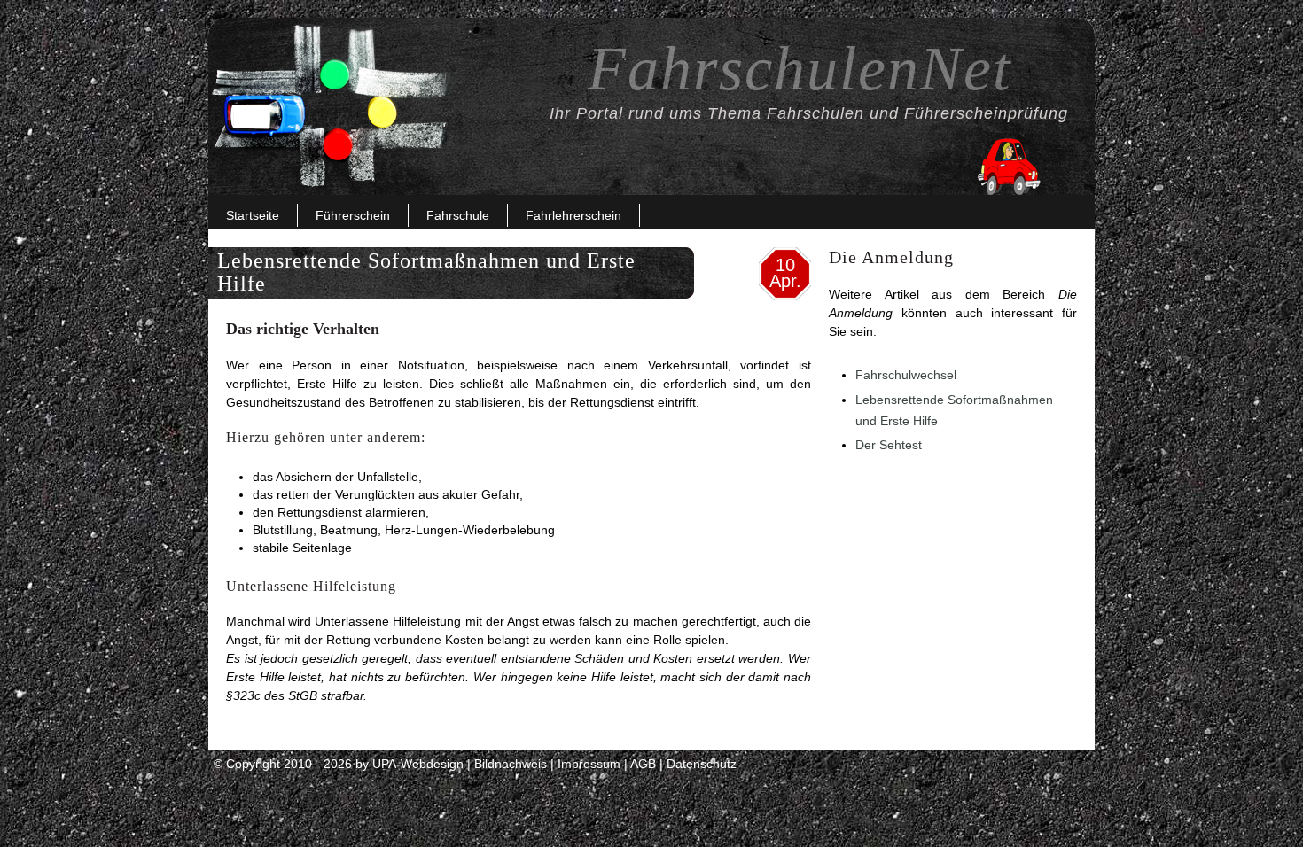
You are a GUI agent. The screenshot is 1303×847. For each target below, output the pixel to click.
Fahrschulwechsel (905, 375)
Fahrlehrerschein (573, 215)
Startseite (252, 215)
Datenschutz (702, 764)
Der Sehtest (888, 445)
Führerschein (353, 215)
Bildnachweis (510, 764)
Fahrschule (457, 215)
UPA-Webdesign (418, 764)
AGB (643, 764)
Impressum (589, 764)
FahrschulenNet (799, 69)
